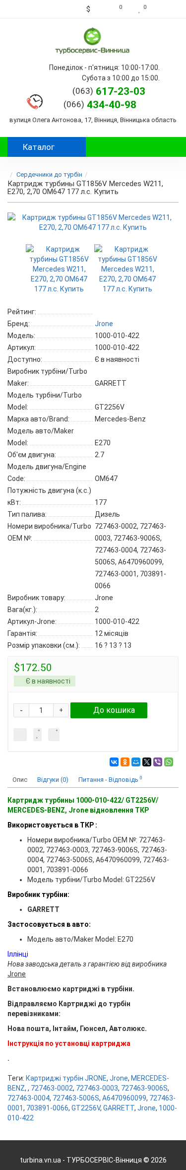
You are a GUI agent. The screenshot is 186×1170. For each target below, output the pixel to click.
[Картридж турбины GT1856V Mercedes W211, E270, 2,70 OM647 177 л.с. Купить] (93, 222)
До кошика (114, 710)
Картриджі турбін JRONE (66, 1078)
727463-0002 (52, 1088)
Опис (19, 779)
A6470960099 (124, 1098)
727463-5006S (76, 1098)
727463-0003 (97, 1088)
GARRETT (118, 1108)
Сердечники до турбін (49, 174)
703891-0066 (47, 1108)
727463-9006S (144, 1088)
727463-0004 (28, 1098)
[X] (146, 761)
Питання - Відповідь (110, 779)
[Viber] (157, 761)
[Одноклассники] (125, 761)
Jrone (119, 1078)
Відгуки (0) (52, 779)
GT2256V (85, 1108)
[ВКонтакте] (114, 761)
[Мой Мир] (135, 761)
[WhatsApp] (168, 761)
